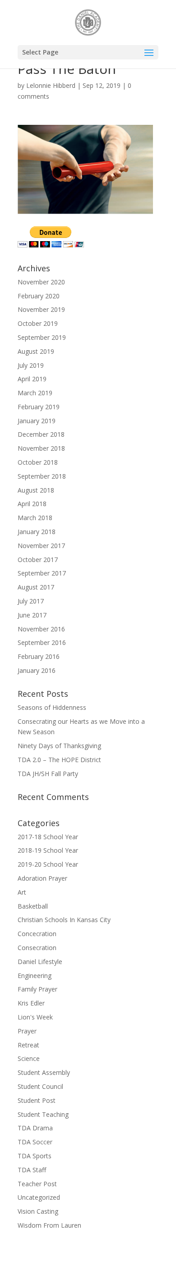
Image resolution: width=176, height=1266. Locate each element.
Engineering (34, 975)
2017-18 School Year (48, 836)
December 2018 (41, 434)
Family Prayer (37, 989)
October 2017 (38, 559)
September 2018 (42, 476)
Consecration (37, 947)
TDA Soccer (35, 1142)
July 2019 (31, 365)
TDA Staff (32, 1169)
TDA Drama (35, 1128)
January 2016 (37, 670)
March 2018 (35, 517)
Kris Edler (31, 1003)
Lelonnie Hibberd (50, 85)
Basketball (33, 906)
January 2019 (37, 420)
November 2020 (41, 282)
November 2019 (41, 309)
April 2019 (32, 379)
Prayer (27, 1031)
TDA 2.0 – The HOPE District (59, 759)
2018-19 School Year (48, 850)
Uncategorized (39, 1197)
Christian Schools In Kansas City (64, 919)
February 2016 (39, 656)
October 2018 (38, 462)
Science (29, 1058)
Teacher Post (37, 1183)
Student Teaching (43, 1114)
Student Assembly (44, 1072)
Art (22, 892)
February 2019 (39, 406)
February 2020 (39, 296)
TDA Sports (34, 1156)
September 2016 (42, 642)
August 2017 (36, 587)
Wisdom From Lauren (49, 1225)
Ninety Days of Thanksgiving (59, 745)
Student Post (37, 1100)
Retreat (28, 1045)
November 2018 (41, 448)
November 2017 (41, 545)
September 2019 (42, 337)
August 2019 (36, 351)
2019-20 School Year (48, 864)
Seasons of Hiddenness (52, 707)
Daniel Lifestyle (40, 961)
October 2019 (38, 323)
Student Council (40, 1086)
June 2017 (32, 615)
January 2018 (37, 531)
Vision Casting (38, 1211)
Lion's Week (35, 1017)
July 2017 (31, 601)
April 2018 (32, 503)
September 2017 (42, 573)
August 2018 (36, 490)
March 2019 (35, 392)
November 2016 (41, 629)
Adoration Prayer (42, 878)
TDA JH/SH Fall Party (48, 773)
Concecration (37, 933)
